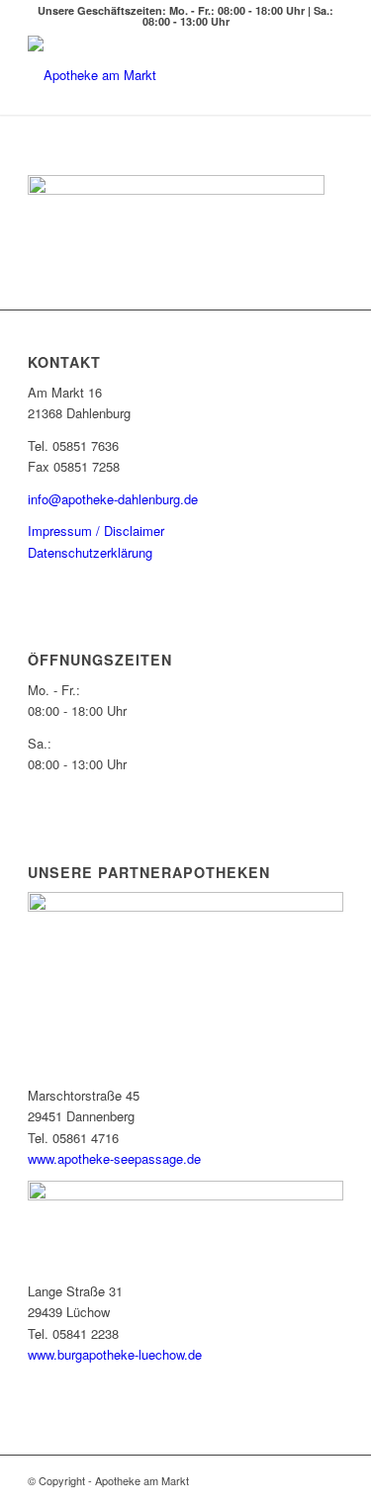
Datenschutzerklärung (90, 552)
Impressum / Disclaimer (96, 530)
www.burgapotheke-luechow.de (115, 1354)
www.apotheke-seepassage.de (114, 1158)
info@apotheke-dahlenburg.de (113, 498)
